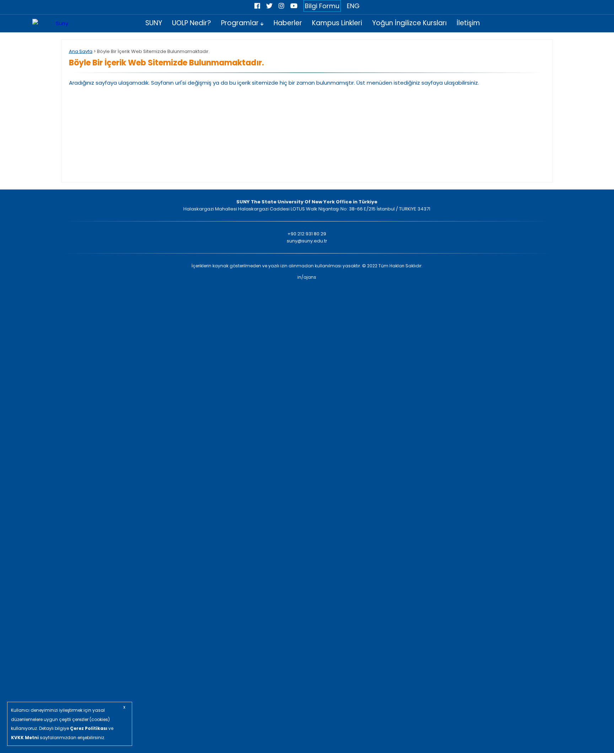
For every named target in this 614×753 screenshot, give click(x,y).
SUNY (153, 23)
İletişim (468, 23)
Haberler (288, 23)
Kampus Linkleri (337, 23)
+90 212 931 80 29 (306, 233)
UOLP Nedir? (191, 23)
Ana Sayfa (80, 51)
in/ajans (306, 277)
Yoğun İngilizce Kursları (409, 23)
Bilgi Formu (322, 5)
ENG (353, 5)
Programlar (240, 23)
